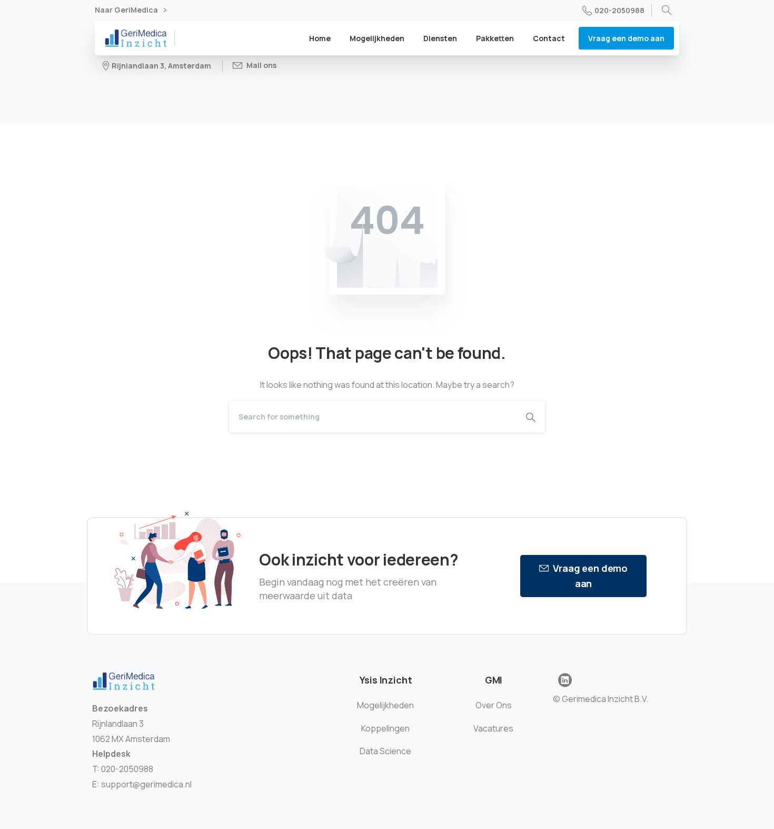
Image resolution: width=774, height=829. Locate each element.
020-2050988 (619, 10)
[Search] (666, 10)
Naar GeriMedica (127, 10)
